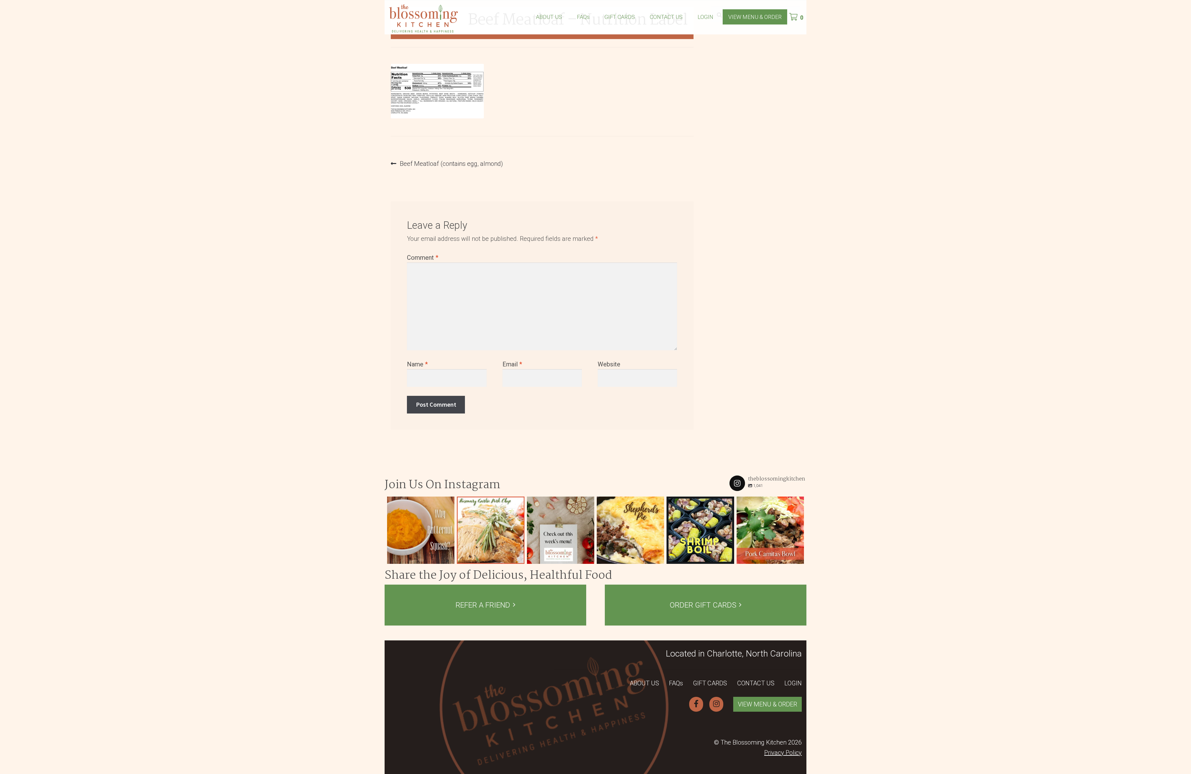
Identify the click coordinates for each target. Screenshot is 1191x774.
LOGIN (705, 17)
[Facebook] (696, 704)
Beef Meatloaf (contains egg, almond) (451, 164)
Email (512, 364)
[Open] (420, 530)
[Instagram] (448, 558)
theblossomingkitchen (420, 502)
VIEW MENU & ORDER (755, 17)
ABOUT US (549, 17)
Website (609, 364)
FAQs (583, 17)
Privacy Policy (783, 752)
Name (417, 364)
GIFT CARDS (619, 17)
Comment (422, 257)
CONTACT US (666, 17)
